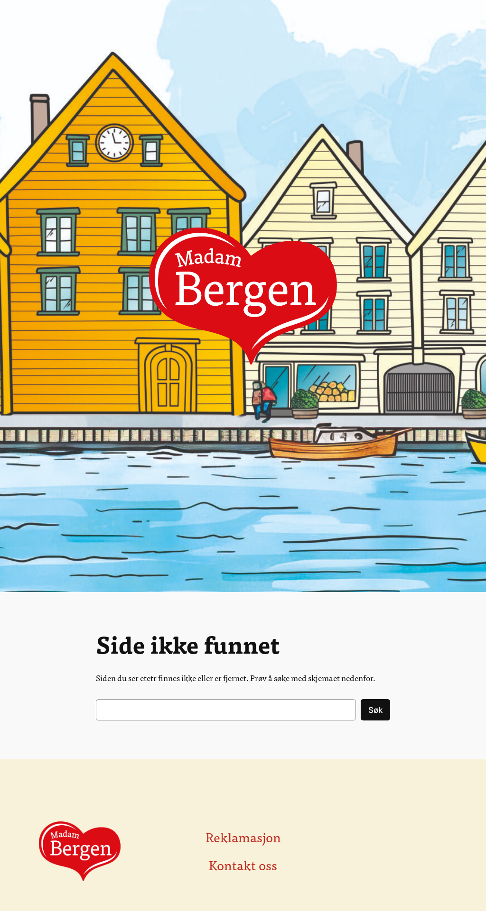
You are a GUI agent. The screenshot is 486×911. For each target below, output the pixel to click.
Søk (375, 710)
